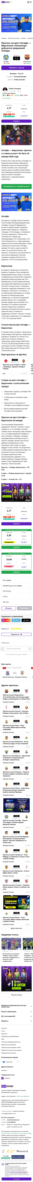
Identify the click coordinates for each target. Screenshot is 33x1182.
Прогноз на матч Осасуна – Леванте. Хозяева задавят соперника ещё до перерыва (16, 774)
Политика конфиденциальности (10, 1042)
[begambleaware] (18, 1157)
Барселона (27, 61)
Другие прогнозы (9, 685)
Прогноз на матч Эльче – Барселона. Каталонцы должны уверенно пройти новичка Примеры (16, 790)
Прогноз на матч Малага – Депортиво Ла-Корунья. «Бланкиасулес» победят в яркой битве (16, 758)
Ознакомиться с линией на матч (16, 186)
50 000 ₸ (24, 567)
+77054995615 (11, 1122)
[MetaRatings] (7, 1086)
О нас (3, 1031)
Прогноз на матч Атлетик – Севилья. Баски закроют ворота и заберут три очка (16, 887)
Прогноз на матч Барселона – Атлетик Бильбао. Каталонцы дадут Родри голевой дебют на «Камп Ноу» (16, 697)
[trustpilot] (5, 1157)
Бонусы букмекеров (8, 1011)
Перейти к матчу (16, 68)
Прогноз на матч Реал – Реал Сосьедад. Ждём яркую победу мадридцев (14, 727)
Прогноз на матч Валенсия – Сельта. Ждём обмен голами (16, 872)
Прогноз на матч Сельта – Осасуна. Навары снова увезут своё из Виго (16, 712)
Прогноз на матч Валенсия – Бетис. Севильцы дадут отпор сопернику (16, 742)
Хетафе (6, 61)
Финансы (4, 1070)
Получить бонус (16, 995)
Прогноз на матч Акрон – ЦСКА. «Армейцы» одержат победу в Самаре (14, 366)
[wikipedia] (22, 1151)
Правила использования (8, 1044)
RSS (2, 1039)
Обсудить (8, 608)
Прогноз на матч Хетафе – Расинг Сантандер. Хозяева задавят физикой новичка (15, 822)
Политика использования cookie (11, 1047)
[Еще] (31, 2)
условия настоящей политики (18, 1172)
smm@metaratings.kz (13, 1119)
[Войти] (28, 2)
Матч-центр (6, 664)
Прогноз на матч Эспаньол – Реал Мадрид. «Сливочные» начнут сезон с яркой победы (16, 857)
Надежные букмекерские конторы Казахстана (13, 1006)
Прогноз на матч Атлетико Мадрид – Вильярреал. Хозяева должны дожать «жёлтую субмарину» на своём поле (16, 839)
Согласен (16, 1179)
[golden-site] (10, 1151)
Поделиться (15, 634)
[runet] (3, 1151)
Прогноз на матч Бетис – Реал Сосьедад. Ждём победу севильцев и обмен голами (16, 919)
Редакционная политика (8, 1053)
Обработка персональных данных (11, 1050)
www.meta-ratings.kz (23, 1096)
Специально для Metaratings (10, 1036)
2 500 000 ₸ (24, 116)
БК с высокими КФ (8, 1016)
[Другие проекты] (6, 2)
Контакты (4, 1028)
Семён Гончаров (15, 88)
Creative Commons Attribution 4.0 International (15, 1133)
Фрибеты (4, 1021)
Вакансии (4, 1033)
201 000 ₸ (24, 542)
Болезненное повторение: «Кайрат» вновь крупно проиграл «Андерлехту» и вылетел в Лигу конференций (11, 957)
